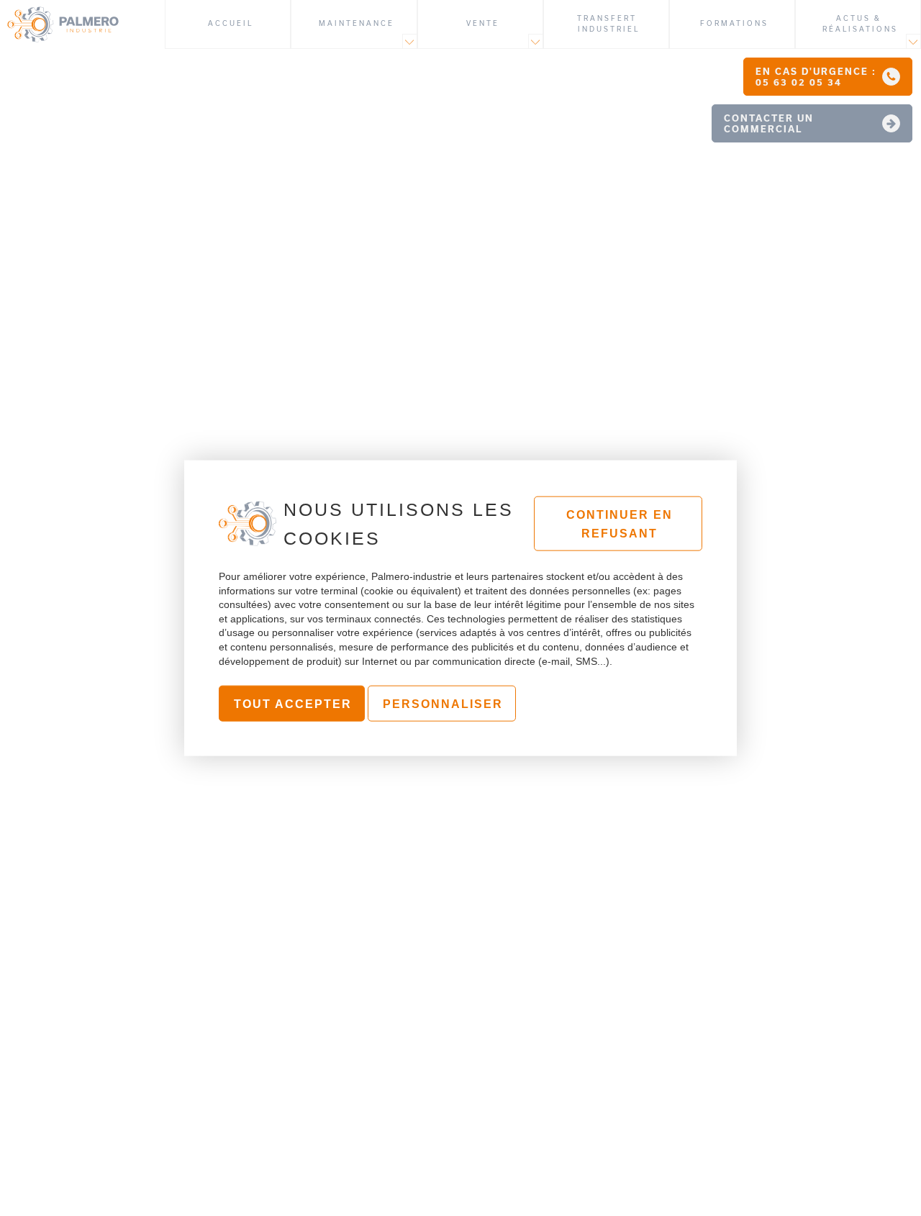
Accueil (230, 23)
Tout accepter (293, 704)
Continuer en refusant (619, 524)
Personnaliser (443, 704)
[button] (827, 77)
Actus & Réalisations (860, 23)
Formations (734, 23)
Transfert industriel (608, 23)
